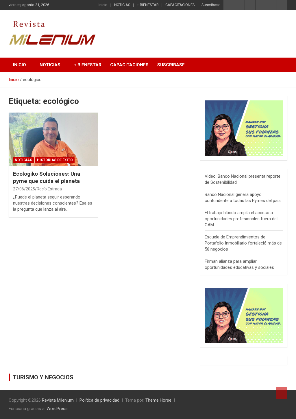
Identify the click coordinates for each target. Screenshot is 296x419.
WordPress (57, 408)
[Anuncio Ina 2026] (244, 103)
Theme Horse (158, 400)
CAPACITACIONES (180, 5)
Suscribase (210, 5)
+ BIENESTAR (148, 5)
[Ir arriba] (281, 393)
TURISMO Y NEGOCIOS (43, 377)
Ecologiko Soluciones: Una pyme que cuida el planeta (46, 177)
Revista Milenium (58, 400)
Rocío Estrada (49, 189)
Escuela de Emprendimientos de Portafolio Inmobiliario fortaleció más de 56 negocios (243, 243)
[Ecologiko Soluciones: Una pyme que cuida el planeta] (53, 139)
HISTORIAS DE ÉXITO (55, 160)
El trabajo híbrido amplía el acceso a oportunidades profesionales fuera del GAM (241, 218)
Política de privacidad (99, 400)
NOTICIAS (122, 5)
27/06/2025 (24, 189)
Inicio (103, 5)
